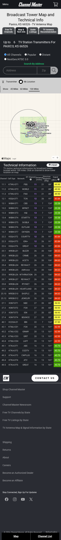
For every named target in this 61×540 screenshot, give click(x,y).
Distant (46, 54)
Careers (7, 465)
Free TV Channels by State (16, 412)
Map (16, 536)
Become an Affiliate (13, 480)
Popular (31, 54)
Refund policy (51, 532)
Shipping (7, 442)
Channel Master (17, 532)
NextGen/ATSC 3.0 (17, 59)
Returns (7, 449)
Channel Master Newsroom (17, 404)
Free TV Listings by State (15, 420)
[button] (5, 4)
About (6, 457)
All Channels (14, 54)
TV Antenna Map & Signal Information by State (27, 427)
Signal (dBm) (55, 178)
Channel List (45, 536)
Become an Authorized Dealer (18, 473)
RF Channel (30, 177)
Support (7, 397)
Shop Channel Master (14, 389)
